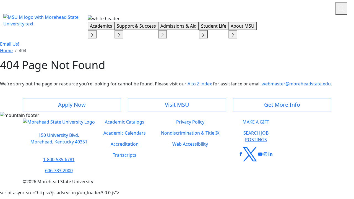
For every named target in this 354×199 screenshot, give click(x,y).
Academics (101, 26)
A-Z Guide (294, 8)
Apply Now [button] (72, 104)
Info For (225, 8)
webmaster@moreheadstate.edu (296, 84)
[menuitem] (6, 50)
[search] (341, 8)
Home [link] (6, 51)
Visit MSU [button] (177, 104)
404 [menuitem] (22, 51)
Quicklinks (259, 8)
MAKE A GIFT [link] (256, 122)
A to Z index (200, 84)
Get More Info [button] (282, 104)
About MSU (242, 26)
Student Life (213, 26)
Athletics (321, 8)
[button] (59, 125)
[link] (59, 138)
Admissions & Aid (178, 26)
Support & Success (136, 26)
